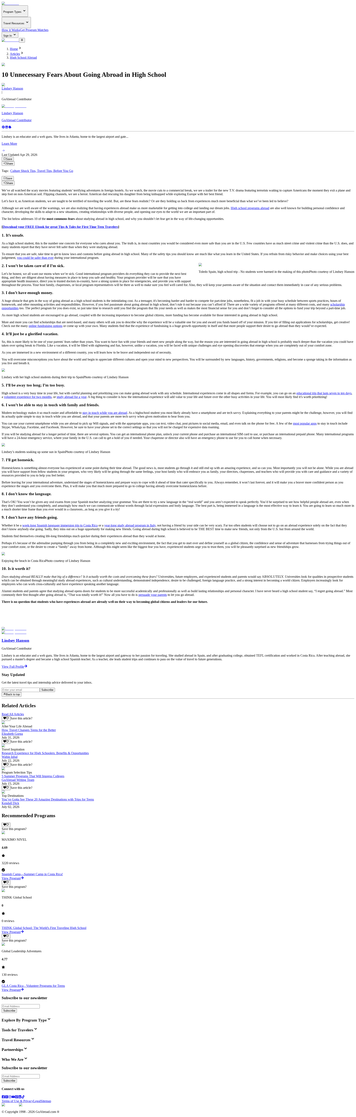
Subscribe (47, 689)
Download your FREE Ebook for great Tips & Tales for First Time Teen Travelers (60, 227)
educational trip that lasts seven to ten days (323, 393)
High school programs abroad (250, 208)
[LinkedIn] (19, 1097)
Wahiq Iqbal (10, 757)
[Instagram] (10, 1097)
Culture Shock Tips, (23, 171)
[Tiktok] (23, 1097)
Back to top (13, 694)
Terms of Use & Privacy (17, 1101)
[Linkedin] (6, 127)
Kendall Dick (10, 803)
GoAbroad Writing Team (18, 780)
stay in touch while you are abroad (104, 412)
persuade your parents (152, 594)
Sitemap (46, 1101)
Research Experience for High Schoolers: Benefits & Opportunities (45, 753)
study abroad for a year (71, 397)
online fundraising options (45, 326)
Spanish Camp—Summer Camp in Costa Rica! (32, 874)
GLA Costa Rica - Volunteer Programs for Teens (33, 985)
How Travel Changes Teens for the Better (29, 730)
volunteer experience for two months (28, 397)
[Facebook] (3, 1097)
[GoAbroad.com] (10, 3)
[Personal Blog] (10, 127)
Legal (37, 1101)
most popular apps (305, 423)
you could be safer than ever (35, 257)
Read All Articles (13, 714)
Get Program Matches (34, 30)
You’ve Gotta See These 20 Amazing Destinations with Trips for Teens (48, 799)
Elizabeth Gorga (12, 733)
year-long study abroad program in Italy (130, 525)
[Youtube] (13, 1097)
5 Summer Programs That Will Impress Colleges (33, 776)
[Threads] (6, 1097)
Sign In (8, 35)
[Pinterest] (3, 127)
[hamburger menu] (22, 40)
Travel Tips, (45, 171)
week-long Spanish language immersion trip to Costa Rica (60, 525)
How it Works (11, 30)
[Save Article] (6, 718)
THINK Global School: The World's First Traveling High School (44, 928)
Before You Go (63, 171)
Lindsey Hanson (12, 88)
